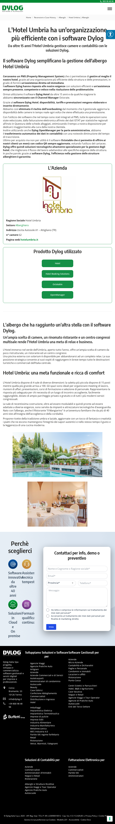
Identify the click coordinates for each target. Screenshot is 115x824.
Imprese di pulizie (39, 716)
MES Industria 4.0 (39, 731)
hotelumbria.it (29, 239)
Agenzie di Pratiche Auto (80, 700)
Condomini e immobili (79, 671)
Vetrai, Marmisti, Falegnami (44, 743)
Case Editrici (36, 690)
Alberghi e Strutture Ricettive (39, 783)
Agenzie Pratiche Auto (41, 666)
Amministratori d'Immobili (38, 772)
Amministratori (76, 775)
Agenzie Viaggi (37, 663)
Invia (51, 626)
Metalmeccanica (38, 728)
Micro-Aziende (75, 662)
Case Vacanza (75, 691)
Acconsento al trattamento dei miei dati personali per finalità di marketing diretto (78, 617)
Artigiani (34, 669)
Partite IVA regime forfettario (44, 734)
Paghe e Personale (77, 668)
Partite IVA (73, 772)
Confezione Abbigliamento (43, 693)
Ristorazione (36, 740)
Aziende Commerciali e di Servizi (46, 675)
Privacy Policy (91, 816)
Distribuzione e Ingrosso (42, 699)
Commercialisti (37, 696)
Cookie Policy (104, 816)
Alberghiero (22, 225)
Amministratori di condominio (45, 681)
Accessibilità (74, 819)
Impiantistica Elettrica (41, 710)
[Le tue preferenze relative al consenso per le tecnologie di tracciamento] (110, 819)
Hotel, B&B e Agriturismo (80, 688)
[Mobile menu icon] (110, 9)
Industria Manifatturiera (42, 725)
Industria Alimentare (40, 722)
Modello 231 (62, 819)
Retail (33, 737)
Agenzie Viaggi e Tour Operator (84, 697)
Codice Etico (86, 819)
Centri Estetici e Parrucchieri (82, 685)
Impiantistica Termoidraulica (44, 713)
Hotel (32, 702)
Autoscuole (35, 684)
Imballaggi (35, 707)
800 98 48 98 (108, 1)
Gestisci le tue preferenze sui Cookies (40, 819)
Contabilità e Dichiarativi (80, 665)
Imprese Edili (36, 719)
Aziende (34, 672)
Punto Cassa (74, 680)
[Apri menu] (110, 34)
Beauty (33, 687)
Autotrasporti (37, 678)
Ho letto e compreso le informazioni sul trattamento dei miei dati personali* (79, 611)
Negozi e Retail (75, 694)
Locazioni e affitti (76, 674)
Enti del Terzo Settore (79, 706)
